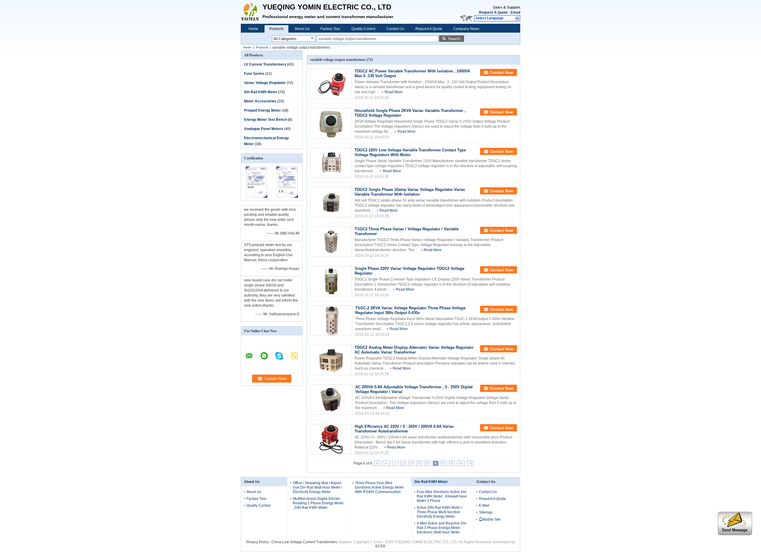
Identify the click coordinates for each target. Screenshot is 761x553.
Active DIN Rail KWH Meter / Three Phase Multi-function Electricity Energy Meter (439, 512)
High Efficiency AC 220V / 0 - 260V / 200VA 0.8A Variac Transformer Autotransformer (404, 428)
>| (470, 463)
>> (461, 463)
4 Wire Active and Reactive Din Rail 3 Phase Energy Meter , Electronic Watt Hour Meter (441, 527)
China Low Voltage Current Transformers (304, 542)
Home (253, 29)
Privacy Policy (257, 542)
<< (386, 463)
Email (515, 12)
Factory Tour (330, 29)
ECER (380, 546)
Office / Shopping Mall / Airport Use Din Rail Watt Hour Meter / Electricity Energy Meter (317, 487)
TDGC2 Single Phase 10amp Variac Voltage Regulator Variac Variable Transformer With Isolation (410, 192)
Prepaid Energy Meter (262, 110)
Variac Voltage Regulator (265, 83)
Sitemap (485, 512)
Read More (394, 92)
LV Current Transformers (265, 64)
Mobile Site (491, 519)
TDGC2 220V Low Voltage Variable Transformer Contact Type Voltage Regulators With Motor (410, 152)
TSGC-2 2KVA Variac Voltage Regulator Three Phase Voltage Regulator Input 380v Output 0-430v (410, 310)
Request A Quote (493, 12)
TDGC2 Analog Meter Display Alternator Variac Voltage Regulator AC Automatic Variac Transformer (414, 349)
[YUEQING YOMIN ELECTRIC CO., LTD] (517, 18)
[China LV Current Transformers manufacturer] (251, 12)
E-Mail (484, 505)
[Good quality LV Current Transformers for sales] (256, 197)
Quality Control (363, 29)
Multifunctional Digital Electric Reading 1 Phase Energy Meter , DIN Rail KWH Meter (318, 503)
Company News (466, 29)
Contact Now (501, 72)
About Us (302, 29)
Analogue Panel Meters (263, 129)
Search (454, 39)
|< (376, 463)
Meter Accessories (260, 101)
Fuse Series (254, 74)
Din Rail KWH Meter (260, 92)
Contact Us (395, 29)
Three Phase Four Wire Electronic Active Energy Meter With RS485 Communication (379, 487)
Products (276, 29)
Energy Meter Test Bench (265, 120)
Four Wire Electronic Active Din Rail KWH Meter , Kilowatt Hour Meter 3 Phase (442, 496)
